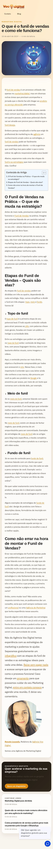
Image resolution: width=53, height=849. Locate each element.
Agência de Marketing (35, 607)
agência (36, 134)
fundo (39, 302)
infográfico (10, 655)
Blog (19, 14)
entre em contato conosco (27, 687)
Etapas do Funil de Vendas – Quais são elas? (25, 182)
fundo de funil (37, 458)
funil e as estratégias (14, 162)
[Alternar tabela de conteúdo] (43, 173)
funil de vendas (13, 89)
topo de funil (12, 318)
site (27, 326)
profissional (13, 607)
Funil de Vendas (22, 215)
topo (27, 302)
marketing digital (22, 93)
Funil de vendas (24, 290)
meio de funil (26, 434)
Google (33, 378)
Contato (7, 14)
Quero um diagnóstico (16, 786)
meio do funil (16, 398)
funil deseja (10, 125)
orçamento (23, 678)
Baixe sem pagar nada (36, 664)
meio (32, 302)
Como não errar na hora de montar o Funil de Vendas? (25, 186)
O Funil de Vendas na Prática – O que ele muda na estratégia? (26, 177)
